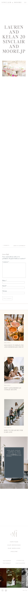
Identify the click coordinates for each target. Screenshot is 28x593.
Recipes (7, 385)
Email (4, 285)
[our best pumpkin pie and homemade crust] (14, 327)
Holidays (7, 427)
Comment (5, 262)
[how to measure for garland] (14, 412)
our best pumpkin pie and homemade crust (14, 346)
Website (4, 291)
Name (4, 280)
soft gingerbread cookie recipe (12, 389)
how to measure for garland (13, 431)
